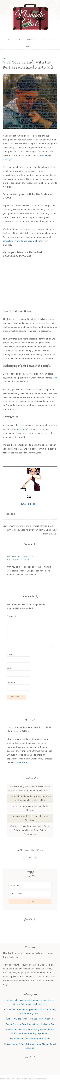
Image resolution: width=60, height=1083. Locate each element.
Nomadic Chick (30, 17)
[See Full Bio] (37, 503)
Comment (12, 616)
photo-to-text (18, 429)
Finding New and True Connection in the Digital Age (30, 1024)
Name (9, 654)
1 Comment (10, 514)
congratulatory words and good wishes (21, 241)
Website (11, 682)
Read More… (22, 763)
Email (9, 668)
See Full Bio (28, 504)
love (55, 378)
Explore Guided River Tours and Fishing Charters (30, 1019)
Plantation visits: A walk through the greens (30, 1039)
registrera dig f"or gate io (20, 556)
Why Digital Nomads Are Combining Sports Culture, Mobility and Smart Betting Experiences (30, 830)
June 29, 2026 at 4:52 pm (18, 559)
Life (6, 58)
